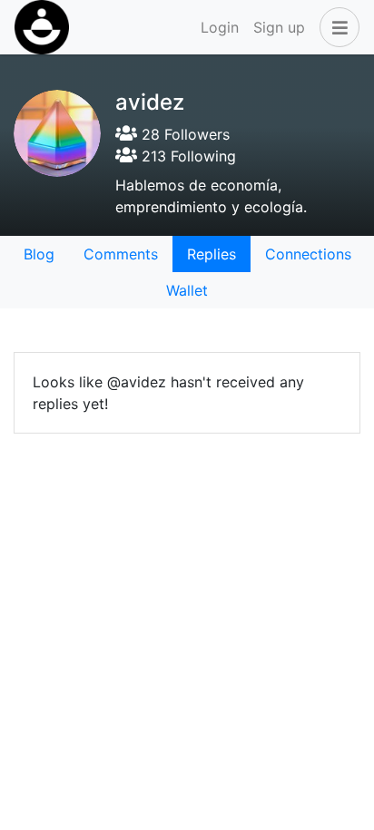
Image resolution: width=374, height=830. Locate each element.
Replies (211, 254)
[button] (335, 27)
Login (220, 27)
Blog (39, 254)
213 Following (186, 156)
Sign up (279, 27)
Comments (121, 254)
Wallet (187, 290)
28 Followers (183, 134)
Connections (308, 254)
